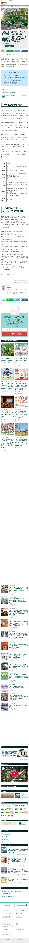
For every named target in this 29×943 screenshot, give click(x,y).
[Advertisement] (14, 518)
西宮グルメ (10, 877)
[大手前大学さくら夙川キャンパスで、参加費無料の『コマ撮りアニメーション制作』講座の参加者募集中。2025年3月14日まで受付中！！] (4, 600)
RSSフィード (7, 834)
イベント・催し (6, 6)
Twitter (5, 836)
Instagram (6, 841)
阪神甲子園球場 (9, 46)
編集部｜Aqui (5, 391)
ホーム (8, 905)
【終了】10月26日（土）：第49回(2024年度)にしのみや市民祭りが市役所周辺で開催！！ (18, 666)
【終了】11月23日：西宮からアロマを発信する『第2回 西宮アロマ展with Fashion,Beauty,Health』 (18, 656)
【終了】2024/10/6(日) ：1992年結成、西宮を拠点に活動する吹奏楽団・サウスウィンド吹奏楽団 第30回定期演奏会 (18, 677)
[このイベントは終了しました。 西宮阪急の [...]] (4, 623)
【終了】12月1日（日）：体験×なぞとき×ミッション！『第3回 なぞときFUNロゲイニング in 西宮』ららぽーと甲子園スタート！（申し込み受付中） (18, 635)
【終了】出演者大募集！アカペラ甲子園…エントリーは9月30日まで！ (18, 687)
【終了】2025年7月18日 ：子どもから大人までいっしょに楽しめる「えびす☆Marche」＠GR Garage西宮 (21, 414)
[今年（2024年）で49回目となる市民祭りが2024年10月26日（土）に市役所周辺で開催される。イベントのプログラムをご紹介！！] (4, 666)
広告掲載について (23, 759)
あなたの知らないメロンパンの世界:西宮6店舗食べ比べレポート (18, 880)
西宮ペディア (6, 917)
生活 (8, 857)
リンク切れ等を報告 (15, 303)
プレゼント (19, 917)
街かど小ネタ (6, 910)
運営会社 (18, 924)
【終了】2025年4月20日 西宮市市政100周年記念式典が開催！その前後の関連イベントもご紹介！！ (18, 851)
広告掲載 (4, 929)
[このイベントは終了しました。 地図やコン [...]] (4, 635)
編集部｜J (15, 43)
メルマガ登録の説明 (14, 326)
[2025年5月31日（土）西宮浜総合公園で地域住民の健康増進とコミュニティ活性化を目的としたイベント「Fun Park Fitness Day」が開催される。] (21, 429)
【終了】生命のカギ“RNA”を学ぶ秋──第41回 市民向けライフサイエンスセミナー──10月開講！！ (7, 414)
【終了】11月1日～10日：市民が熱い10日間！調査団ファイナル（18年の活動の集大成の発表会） (18, 646)
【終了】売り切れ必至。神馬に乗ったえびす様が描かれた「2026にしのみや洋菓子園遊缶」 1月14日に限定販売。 (21, 386)
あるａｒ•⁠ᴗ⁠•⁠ (26, 882)
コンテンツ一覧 (22, 905)
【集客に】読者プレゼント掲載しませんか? (11, 891)
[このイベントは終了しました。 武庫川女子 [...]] (4, 612)
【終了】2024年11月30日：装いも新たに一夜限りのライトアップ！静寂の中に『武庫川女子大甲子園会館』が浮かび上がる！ (18, 612)
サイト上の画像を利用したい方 (9, 896)
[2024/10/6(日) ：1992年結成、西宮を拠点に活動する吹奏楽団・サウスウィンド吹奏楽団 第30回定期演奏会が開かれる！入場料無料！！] (4, 676)
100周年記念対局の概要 (9, 92)
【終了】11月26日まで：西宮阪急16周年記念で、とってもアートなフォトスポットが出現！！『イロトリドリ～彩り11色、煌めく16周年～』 (18, 623)
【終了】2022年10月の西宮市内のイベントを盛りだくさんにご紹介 (7, 360)
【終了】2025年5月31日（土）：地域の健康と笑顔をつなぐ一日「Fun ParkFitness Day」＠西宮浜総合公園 (21, 442)
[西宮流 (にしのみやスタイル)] (1, 6)
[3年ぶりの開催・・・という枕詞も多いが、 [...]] (7, 349)
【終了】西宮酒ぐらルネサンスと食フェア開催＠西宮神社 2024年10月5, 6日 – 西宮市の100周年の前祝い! (18, 697)
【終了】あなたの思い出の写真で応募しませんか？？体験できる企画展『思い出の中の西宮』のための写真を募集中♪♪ (18, 589)
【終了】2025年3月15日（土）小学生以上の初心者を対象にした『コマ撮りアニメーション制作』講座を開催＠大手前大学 (18, 601)
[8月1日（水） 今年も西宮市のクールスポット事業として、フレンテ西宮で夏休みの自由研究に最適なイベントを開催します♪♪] (21, 349)
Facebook (6, 839)
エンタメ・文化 (11, 868)
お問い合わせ (6, 934)
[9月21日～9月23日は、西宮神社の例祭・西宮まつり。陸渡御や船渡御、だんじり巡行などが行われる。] (4, 707)
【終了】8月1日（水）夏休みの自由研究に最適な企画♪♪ (21, 360)
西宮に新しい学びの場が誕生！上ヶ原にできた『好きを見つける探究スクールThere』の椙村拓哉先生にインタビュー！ (18, 860)
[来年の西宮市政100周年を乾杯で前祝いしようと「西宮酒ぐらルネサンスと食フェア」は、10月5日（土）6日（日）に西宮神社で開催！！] (4, 697)
